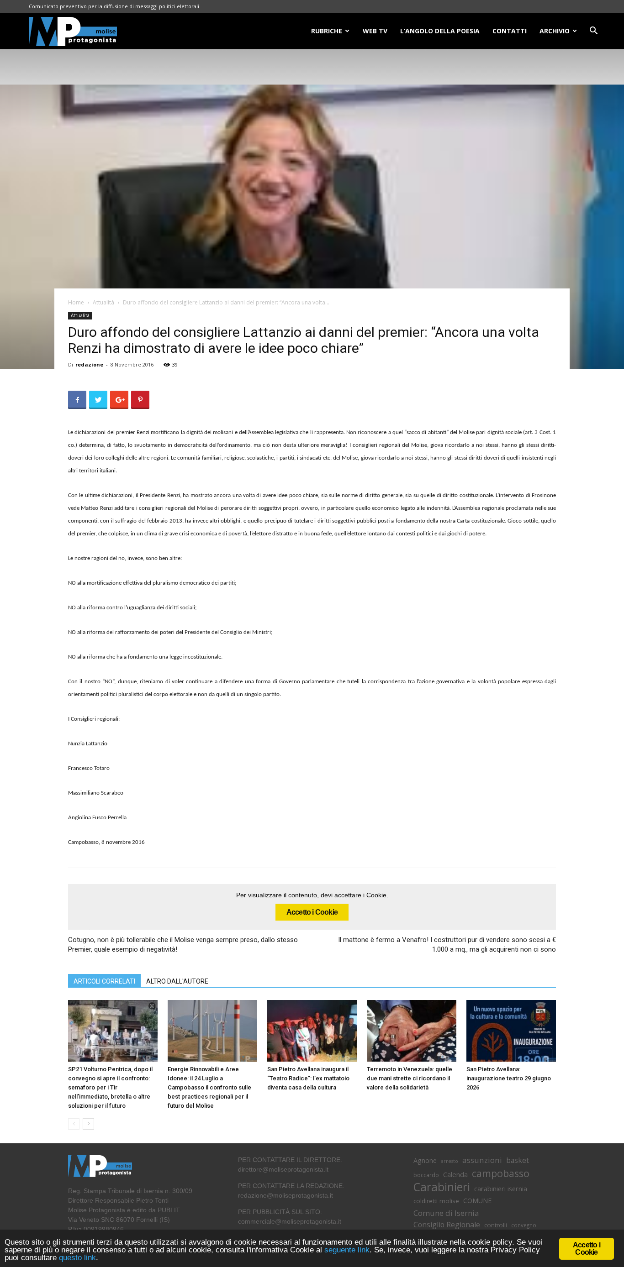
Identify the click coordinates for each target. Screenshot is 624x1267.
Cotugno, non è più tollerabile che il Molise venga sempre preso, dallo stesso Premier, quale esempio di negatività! (183, 944)
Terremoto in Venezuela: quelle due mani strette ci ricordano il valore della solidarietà (409, 1078)
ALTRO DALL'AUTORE (177, 981)
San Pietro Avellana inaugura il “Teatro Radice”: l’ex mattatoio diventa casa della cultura (308, 1078)
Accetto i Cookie (312, 912)
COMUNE (477, 1200)
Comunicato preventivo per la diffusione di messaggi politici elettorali (114, 6)
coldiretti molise (436, 1201)
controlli (495, 1225)
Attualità (103, 302)
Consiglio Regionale (446, 1225)
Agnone (425, 1160)
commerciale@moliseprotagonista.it (289, 1221)
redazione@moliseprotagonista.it (285, 1195)
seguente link (347, 1250)
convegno (523, 1225)
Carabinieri (441, 1187)
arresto (449, 1161)
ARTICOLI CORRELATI (104, 981)
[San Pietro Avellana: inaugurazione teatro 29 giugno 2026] (511, 1031)
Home (76, 302)
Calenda (455, 1174)
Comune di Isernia (446, 1213)
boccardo (426, 1175)
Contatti (509, 30)
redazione (89, 364)
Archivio (554, 30)
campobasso (500, 1173)
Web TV (375, 30)
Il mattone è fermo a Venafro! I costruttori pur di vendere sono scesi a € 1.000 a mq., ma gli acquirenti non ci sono (447, 944)
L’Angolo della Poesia (440, 30)
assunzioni (482, 1160)
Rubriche (326, 30)
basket (517, 1160)
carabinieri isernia (500, 1188)
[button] (593, 31)
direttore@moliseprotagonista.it (283, 1169)
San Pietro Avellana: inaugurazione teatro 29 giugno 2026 (508, 1078)
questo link (76, 1257)
